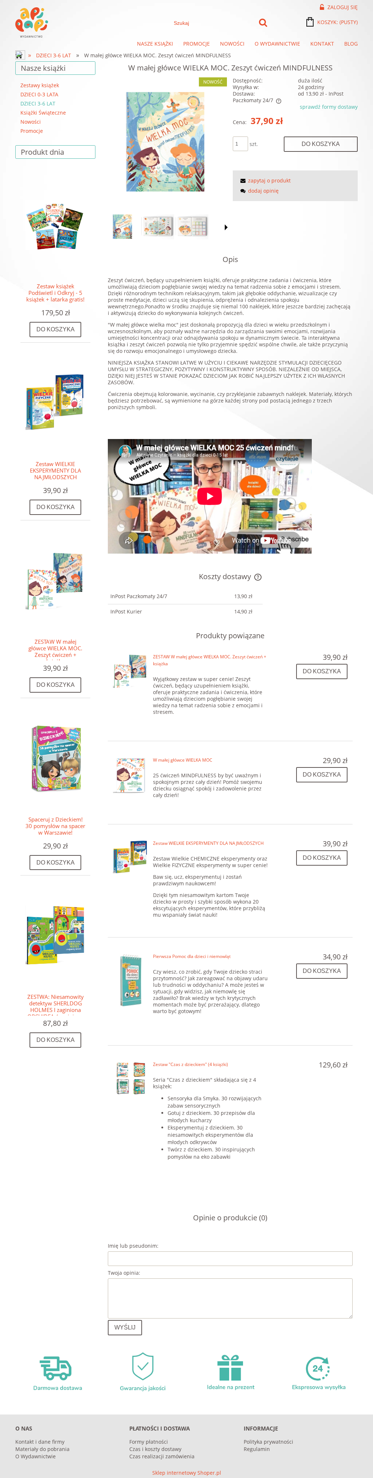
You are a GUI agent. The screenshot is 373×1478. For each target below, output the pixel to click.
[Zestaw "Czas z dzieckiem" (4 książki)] (130, 1078)
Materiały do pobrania (42, 1449)
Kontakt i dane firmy (39, 1441)
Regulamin (257, 1449)
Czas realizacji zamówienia (162, 1456)
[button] (226, 227)
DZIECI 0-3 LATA (39, 94)
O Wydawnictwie (35, 1456)
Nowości (30, 121)
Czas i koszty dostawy (155, 1449)
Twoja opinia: (124, 1272)
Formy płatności (148, 1441)
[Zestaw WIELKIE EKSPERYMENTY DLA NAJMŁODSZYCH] (130, 857)
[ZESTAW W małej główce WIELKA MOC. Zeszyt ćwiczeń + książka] (130, 670)
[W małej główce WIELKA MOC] (130, 775)
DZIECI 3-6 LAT (37, 103)
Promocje (31, 130)
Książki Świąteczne (43, 112)
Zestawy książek (39, 85)
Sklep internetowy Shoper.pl (186, 1472)
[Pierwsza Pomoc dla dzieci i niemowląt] (130, 980)
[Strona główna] (31, 22)
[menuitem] (155, 44)
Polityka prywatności (268, 1441)
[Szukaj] (263, 23)
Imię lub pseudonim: (133, 1245)
